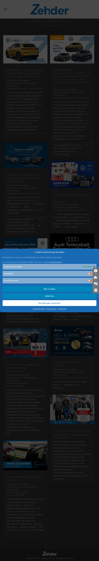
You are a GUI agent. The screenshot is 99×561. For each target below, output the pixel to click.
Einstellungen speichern (49, 303)
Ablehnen (49, 296)
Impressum (61, 309)
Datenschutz (51, 309)
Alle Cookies (49, 289)
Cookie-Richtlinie (55, 262)
